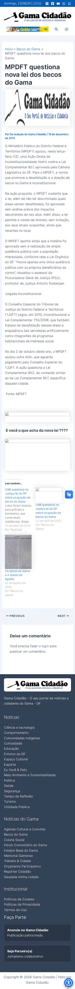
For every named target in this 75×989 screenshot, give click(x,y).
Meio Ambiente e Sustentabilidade (30, 775)
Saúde (8, 786)
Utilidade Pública (17, 807)
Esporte (10, 765)
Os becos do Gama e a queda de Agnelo (17, 575)
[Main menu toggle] (66, 29)
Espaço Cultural (16, 759)
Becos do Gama (16, 834)
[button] (56, 29)
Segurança (12, 791)
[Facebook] (52, 3)
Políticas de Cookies (19, 899)
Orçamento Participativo (22, 866)
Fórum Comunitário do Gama (25, 845)
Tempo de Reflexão (18, 796)
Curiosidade (13, 743)
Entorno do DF (14, 754)
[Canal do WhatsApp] (63, 3)
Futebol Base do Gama (21, 850)
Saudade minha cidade (21, 877)
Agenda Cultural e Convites (24, 829)
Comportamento (16, 733)
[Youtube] (58, 3)
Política (9, 780)
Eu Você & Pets (15, 770)
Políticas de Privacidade (22, 904)
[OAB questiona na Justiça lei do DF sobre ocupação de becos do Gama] (20, 509)
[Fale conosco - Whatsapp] (69, 3)
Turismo (10, 801)
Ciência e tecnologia (19, 727)
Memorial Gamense (18, 856)
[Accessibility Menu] (68, 982)
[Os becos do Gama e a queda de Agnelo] (18, 552)
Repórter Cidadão (17, 871)
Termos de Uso (15, 910)
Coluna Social (14, 840)
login (45, 646)
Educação (11, 748)
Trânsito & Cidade (17, 861)
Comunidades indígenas (22, 738)
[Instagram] (47, 3)
